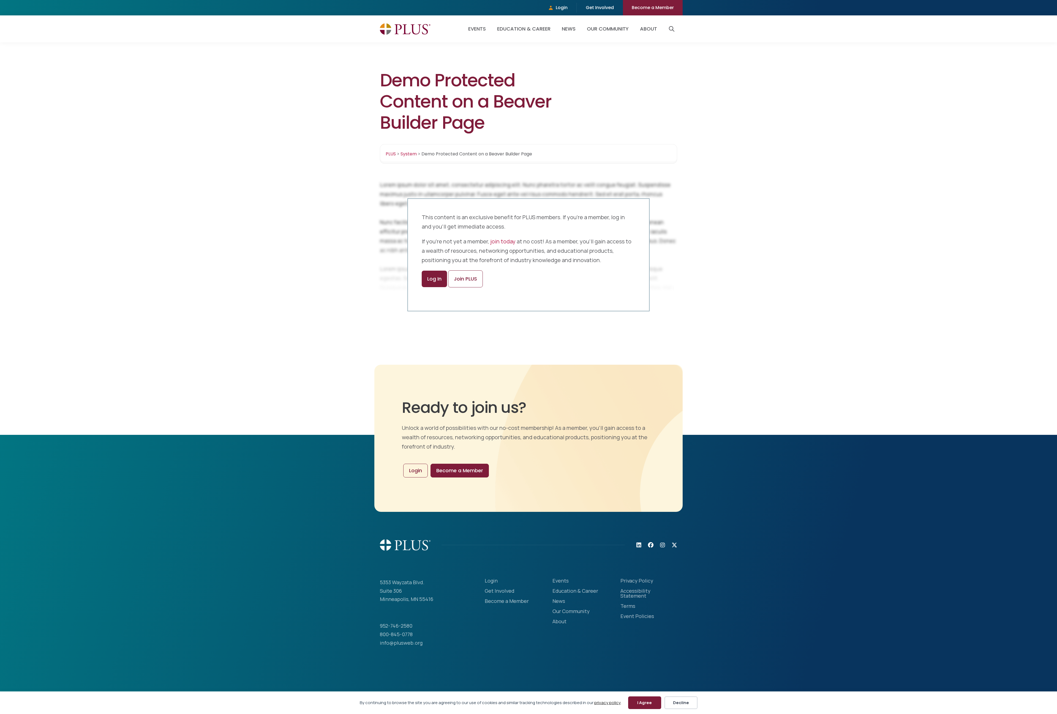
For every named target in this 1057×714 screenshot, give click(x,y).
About (648, 28)
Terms (627, 606)
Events (477, 28)
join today (503, 241)
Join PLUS (465, 278)
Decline (681, 702)
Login (562, 7)
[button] (673, 28)
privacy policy (607, 702)
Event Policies (637, 616)
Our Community (608, 28)
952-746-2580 (396, 625)
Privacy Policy (636, 581)
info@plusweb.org (401, 642)
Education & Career (524, 28)
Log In (434, 278)
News (569, 28)
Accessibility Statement (635, 593)
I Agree (644, 702)
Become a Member (653, 7)
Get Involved (600, 7)
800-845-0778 (396, 634)
